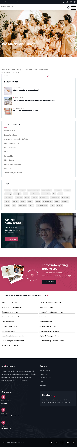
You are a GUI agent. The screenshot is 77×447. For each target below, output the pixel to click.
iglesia (34, 198)
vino (52, 205)
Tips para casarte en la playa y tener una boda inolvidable (33, 100)
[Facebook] (63, 2)
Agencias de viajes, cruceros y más (52, 341)
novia (22, 201)
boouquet (58, 190)
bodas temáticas (33, 190)
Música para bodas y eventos (12, 307)
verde (31, 205)
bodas (23, 190)
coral (25, 194)
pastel (38, 201)
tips (14, 205)
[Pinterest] (75, 2)
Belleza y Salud (9, 131)
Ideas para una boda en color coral (25, 111)
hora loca (19, 198)
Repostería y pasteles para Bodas (51, 312)
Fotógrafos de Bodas (9, 302)
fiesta (60, 194)
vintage (59, 205)
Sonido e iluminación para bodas (51, 302)
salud (7, 205)
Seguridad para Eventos (10, 345)
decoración (45, 194)
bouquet (67, 190)
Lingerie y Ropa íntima (9, 326)
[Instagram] (71, 2)
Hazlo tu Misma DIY (11, 147)
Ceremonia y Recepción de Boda (16, 139)
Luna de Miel (8, 156)
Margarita (65, 198)
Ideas (6, 152)
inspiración (43, 198)
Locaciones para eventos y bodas (13, 341)
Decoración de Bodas (12, 143)
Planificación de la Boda (12, 164)
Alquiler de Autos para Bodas (49, 336)
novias (30, 201)
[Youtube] (68, 442)
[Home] (7, 7)
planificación (47, 201)
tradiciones (22, 205)
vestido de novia (42, 205)
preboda (64, 201)
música (15, 201)
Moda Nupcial (9, 160)
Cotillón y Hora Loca (46, 307)
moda (7, 201)
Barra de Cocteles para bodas (12, 317)
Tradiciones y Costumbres (13, 173)
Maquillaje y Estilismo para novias (13, 336)
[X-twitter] (67, 2)
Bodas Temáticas (10, 135)
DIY (54, 194)
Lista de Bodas (45, 317)
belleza (8, 190)
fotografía (9, 198)
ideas (27, 198)
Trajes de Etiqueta (46, 322)
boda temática (46, 190)
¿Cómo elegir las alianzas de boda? (26, 90)
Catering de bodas (8, 331)
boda (15, 190)
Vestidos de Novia (8, 322)
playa (56, 201)
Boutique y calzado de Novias (49, 331)
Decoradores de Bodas (10, 312)
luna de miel (55, 198)
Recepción (8, 168)
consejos (17, 194)
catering (8, 194)
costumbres (34, 194)
